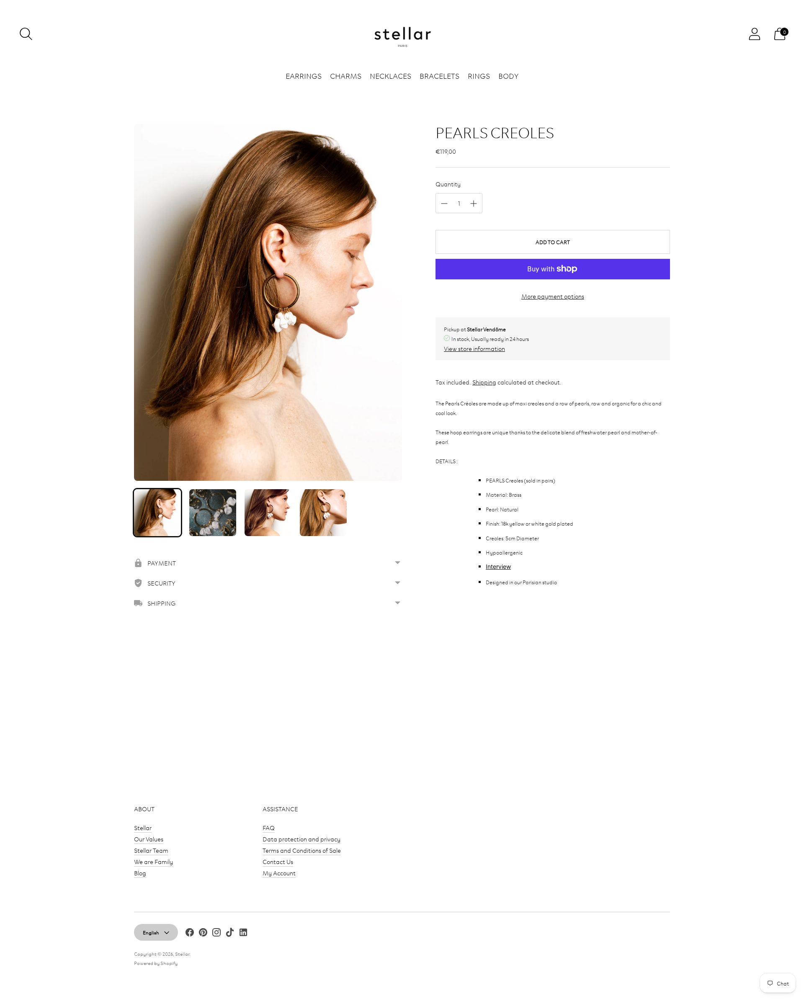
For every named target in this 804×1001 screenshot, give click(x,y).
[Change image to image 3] (268, 512)
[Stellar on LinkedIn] (243, 933)
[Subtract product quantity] (444, 203)
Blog (140, 872)
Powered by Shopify (156, 962)
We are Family (153, 861)
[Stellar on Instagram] (216, 933)
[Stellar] (402, 34)
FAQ (269, 827)
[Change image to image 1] (157, 512)
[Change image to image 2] (212, 512)
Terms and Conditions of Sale (302, 850)
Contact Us (278, 861)
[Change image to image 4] (323, 512)
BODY (508, 75)
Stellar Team (151, 850)
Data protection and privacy (301, 838)
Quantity (448, 183)
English (151, 932)
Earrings (304, 75)
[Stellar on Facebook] (190, 933)
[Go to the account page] (754, 34)
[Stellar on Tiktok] (230, 933)
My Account (279, 872)
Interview (498, 566)
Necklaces (390, 75)
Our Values (148, 838)
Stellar (143, 827)
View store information (474, 348)
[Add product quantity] (473, 203)
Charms (345, 75)
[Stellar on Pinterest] (203, 933)
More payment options (552, 296)
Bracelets (439, 75)
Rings (479, 75)
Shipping (484, 381)
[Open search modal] (26, 34)
